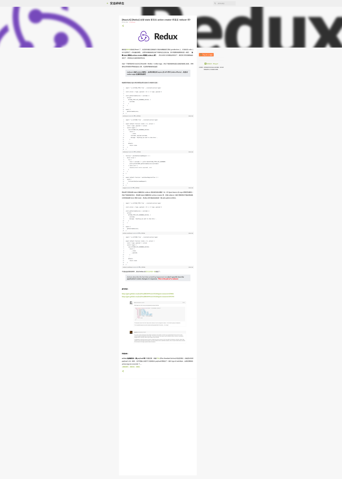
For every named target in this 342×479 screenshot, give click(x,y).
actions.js (125, 116)
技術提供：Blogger (212, 64)
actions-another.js (127, 233)
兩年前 (128, 49)
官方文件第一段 (151, 271)
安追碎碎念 (117, 3)
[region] (158, 100)
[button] (123, 26)
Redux (137, 366)
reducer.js (125, 152)
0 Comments (132, 22)
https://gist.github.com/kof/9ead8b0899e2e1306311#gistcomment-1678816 (148, 294)
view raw (190, 116)
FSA (158, 358)
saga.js (125, 187)
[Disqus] (158, 404)
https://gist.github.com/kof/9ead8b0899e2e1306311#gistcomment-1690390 (148, 296)
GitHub (139, 116)
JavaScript (125, 366)
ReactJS (132, 366)
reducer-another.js (128, 267)
